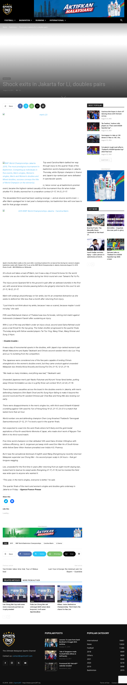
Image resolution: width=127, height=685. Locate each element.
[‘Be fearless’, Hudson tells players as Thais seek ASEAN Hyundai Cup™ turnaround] (93, 126)
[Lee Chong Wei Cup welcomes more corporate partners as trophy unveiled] (15, 593)
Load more (105, 160)
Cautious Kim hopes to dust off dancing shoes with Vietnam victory (112, 114)
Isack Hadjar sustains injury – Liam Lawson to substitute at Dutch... (95, 254)
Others (90, 249)
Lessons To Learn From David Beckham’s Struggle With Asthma (69, 642)
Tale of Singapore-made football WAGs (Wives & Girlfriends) (67, 654)
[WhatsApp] (31, 106)
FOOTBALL (9, 20)
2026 (4, 601)
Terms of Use (104, 683)
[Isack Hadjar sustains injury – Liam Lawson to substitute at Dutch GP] (95, 244)
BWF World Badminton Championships (28, 543)
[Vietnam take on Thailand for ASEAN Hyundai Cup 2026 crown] (115, 244)
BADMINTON (24, 20)
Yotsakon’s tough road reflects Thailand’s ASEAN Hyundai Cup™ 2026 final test (112, 149)
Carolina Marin (48, 543)
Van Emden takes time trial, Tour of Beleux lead (20, 570)
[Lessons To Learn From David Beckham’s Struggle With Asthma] (51, 643)
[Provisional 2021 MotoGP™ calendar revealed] (51, 666)
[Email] (37, 106)
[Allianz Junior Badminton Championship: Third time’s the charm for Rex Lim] (69, 593)
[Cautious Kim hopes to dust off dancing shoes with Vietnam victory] (93, 114)
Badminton (13, 27)
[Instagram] (11, 662)
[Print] (43, 106)
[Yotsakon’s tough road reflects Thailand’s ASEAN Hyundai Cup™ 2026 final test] (93, 150)
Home (5, 27)
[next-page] (8, 616)
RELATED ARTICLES (12, 580)
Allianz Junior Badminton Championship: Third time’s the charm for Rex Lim (68, 606)
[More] (79, 553)
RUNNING (40, 20)
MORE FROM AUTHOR (31, 580)
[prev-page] (4, 616)
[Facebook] (20, 106)
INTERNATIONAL (57, 20)
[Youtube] (25, 663)
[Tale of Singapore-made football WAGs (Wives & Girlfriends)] (50, 655)
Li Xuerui (59, 543)
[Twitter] (25, 106)
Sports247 (17, 683)
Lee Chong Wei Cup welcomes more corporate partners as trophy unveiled (14, 606)
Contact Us (115, 683)
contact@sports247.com (22, 656)
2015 (11, 543)
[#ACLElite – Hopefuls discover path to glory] (115, 220)
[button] (121, 20)
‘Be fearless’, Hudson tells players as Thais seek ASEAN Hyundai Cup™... (111, 126)
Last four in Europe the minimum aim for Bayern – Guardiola (65, 570)
